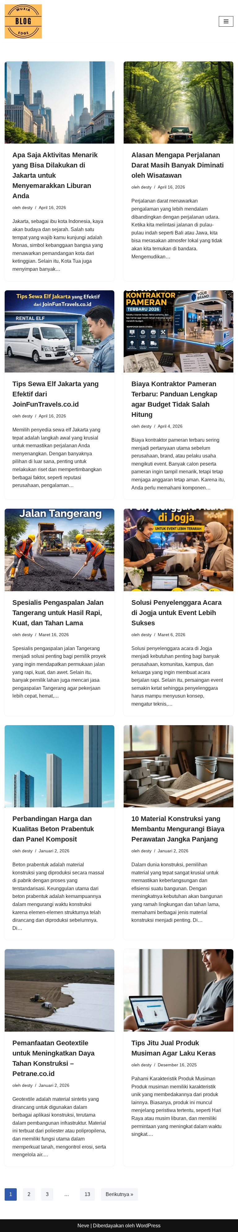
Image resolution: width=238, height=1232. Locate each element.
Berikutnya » (119, 1194)
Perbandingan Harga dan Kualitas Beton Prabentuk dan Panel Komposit (53, 829)
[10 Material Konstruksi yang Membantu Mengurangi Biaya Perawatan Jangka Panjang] (178, 766)
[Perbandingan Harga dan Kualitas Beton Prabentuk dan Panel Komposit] (59, 766)
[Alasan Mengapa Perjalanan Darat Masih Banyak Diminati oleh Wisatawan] (178, 102)
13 (87, 1194)
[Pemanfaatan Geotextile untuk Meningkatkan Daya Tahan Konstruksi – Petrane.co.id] (59, 990)
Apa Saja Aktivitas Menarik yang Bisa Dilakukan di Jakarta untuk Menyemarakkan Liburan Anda (55, 175)
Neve (83, 1225)
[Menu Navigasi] (226, 21)
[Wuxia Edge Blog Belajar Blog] (25, 21)
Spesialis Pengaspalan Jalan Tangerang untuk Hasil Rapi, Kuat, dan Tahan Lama (58, 613)
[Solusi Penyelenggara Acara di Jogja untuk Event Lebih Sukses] (178, 550)
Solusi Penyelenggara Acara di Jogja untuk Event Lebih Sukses (176, 613)
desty (27, 207)
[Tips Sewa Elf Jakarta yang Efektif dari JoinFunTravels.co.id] (59, 331)
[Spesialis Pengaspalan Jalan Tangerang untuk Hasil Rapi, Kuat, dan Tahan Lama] (59, 550)
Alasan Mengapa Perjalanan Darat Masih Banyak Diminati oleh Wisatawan (177, 165)
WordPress (148, 1225)
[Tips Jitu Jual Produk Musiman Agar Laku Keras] (178, 990)
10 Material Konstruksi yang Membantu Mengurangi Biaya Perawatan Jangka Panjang (177, 829)
